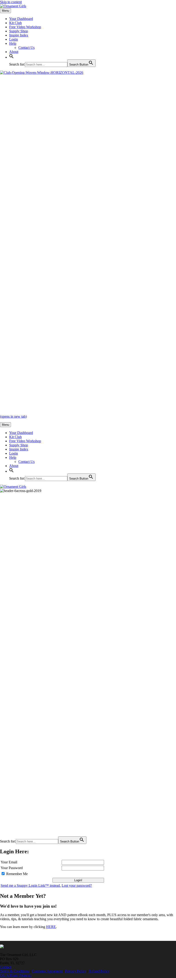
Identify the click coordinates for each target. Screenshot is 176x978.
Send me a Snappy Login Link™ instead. (31, 885)
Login (13, 39)
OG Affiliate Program (15, 975)
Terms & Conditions (14, 971)
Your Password (12, 868)
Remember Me (17, 874)
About (13, 52)
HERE (51, 927)
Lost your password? (77, 885)
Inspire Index (18, 35)
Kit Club (15, 23)
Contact (5, 967)
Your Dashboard (21, 19)
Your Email (9, 862)
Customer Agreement (47, 971)
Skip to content (11, 2)
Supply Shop (18, 31)
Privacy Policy (75, 971)
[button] (11, 57)
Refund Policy (99, 971)
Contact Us (26, 48)
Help (12, 43)
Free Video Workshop (25, 27)
